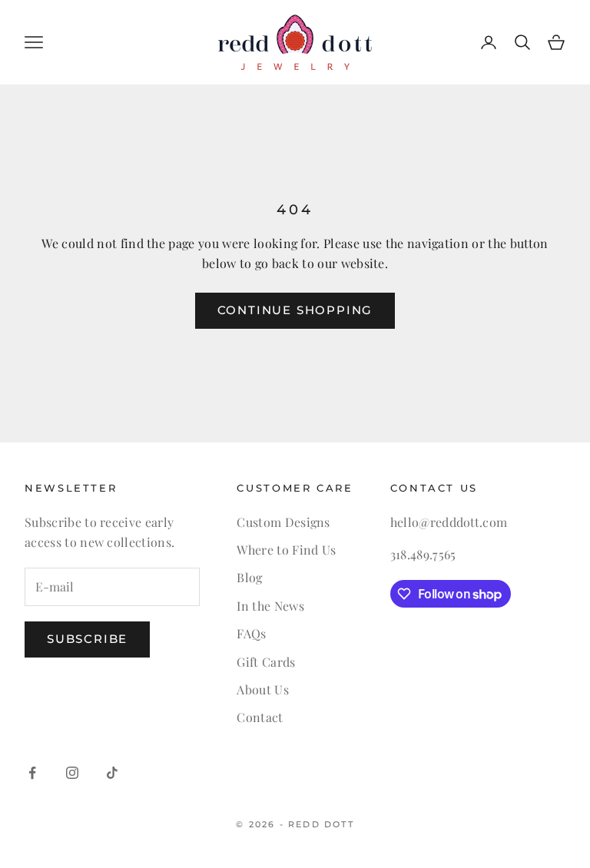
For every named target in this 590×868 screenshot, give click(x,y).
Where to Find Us (286, 550)
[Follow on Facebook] (32, 772)
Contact (260, 717)
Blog (249, 577)
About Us (263, 689)
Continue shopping (295, 310)
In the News (270, 606)
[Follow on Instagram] (72, 772)
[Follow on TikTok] (112, 772)
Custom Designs (283, 522)
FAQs (251, 633)
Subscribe (87, 638)
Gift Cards (266, 662)
